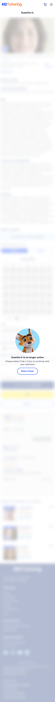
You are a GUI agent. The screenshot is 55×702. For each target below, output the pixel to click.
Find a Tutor (27, 371)
